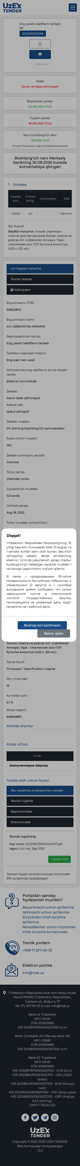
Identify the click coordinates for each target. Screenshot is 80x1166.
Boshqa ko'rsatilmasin (42, 625)
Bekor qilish (54, 633)
